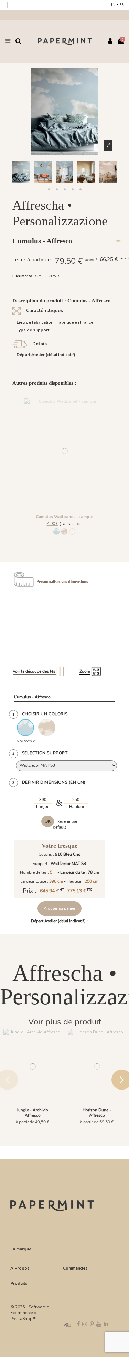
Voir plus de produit (64, 1021)
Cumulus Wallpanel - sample (64, 517)
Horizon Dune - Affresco (97, 1112)
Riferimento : (23, 276)
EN (112, 4)
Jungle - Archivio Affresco (32, 1112)
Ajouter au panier (59, 908)
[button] (48, 189)
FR (121, 4)
